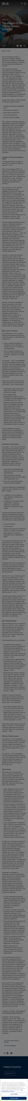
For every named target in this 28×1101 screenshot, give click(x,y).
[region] (14, 1090)
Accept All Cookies (14, 1098)
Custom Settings (14, 1094)
